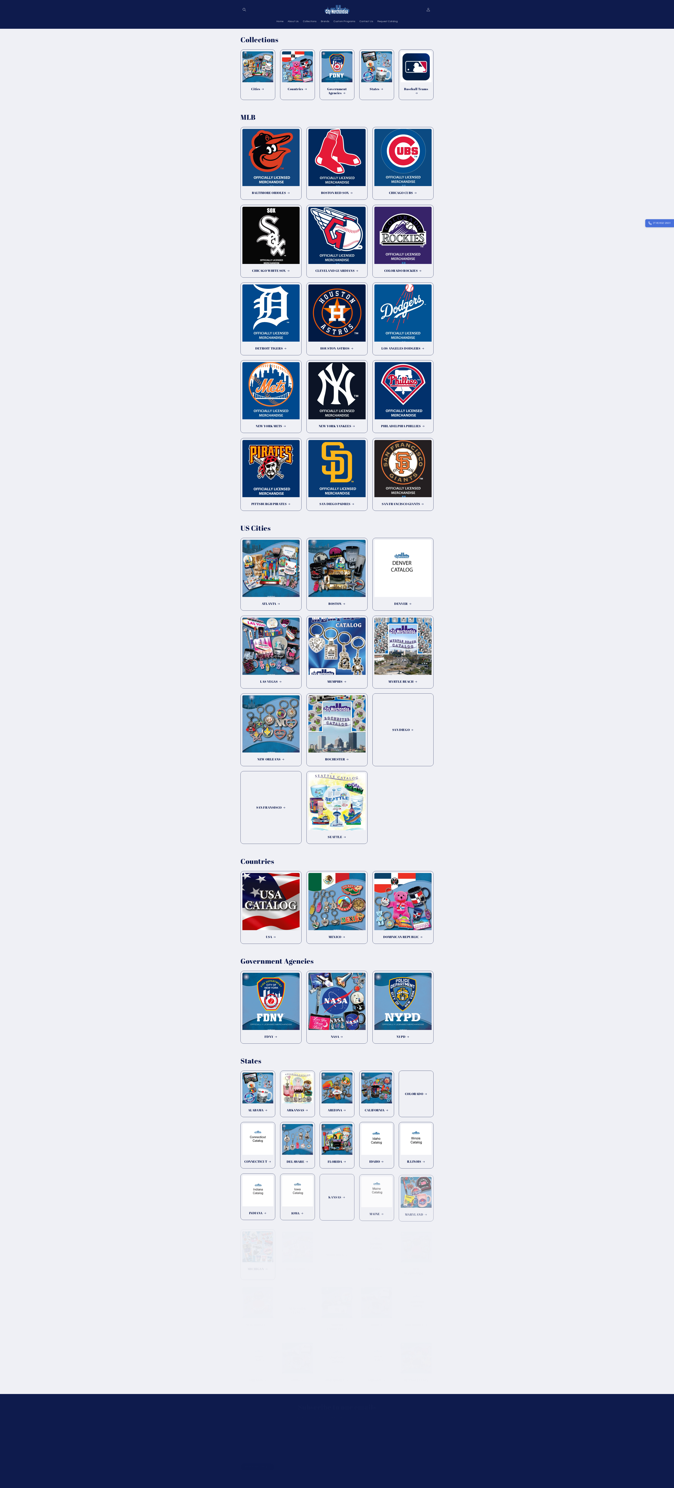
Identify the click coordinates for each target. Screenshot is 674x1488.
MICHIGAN (256, 1266)
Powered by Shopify (275, 1476)
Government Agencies (337, 91)
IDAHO (374, 1162)
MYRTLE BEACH (400, 681)
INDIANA (256, 1213)
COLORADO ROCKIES (401, 271)
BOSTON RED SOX (335, 193)
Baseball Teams (416, 89)
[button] (244, 10)
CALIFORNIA (375, 1110)
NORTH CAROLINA (335, 1323)
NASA (335, 1037)
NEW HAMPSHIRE (414, 1268)
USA (269, 937)
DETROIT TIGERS (269, 348)
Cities (255, 89)
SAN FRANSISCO (269, 807)
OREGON (256, 1377)
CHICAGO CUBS (401, 193)
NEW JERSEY (256, 1321)
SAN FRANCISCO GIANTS (401, 504)
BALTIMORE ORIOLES (269, 193)
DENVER (401, 604)
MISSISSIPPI (295, 1266)
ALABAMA (256, 1110)
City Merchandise (256, 1476)
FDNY (269, 1037)
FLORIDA (335, 1162)
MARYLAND (414, 1213)
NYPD (401, 1037)
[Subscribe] (364, 1424)
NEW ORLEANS (269, 759)
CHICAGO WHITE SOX (269, 271)
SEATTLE (335, 837)
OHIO (374, 1321)
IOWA (295, 1213)
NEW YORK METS (269, 426)
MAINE (374, 1213)
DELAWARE (295, 1162)
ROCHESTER (335, 759)
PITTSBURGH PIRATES (269, 504)
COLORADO (414, 1094)
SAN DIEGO (401, 730)
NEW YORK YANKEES (335, 426)
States (374, 89)
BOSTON (335, 604)
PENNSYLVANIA (416, 1377)
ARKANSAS (295, 1110)
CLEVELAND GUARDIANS (335, 271)
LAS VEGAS (269, 681)
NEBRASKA (335, 1251)
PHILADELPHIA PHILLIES (401, 426)
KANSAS (335, 1197)
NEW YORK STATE (297, 1307)
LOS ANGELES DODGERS (400, 348)
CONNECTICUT (255, 1162)
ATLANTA (269, 604)
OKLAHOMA (414, 1321)
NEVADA (374, 1266)
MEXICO (335, 937)
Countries (295, 89)
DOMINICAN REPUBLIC (401, 937)
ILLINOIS (414, 1162)
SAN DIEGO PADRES (335, 504)
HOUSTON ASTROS (334, 348)
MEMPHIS (334, 681)
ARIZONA (335, 1110)
